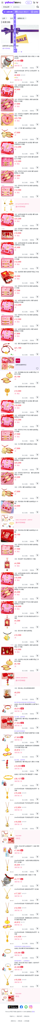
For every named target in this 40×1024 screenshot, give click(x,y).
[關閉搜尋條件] (11, 7)
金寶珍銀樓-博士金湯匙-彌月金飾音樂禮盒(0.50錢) (26, 143)
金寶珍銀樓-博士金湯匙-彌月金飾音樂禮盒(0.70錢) (26, 401)
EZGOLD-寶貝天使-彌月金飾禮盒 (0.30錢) (26, 545)
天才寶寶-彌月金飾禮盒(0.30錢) (26, 444)
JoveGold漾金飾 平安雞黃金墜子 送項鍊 (26, 903)
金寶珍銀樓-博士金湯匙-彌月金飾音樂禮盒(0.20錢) (26, 244)
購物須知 (26, 1016)
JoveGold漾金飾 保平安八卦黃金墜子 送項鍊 (26, 71)
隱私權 (20, 1021)
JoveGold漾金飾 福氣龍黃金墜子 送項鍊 (26, 889)
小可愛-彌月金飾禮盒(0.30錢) (25, 128)
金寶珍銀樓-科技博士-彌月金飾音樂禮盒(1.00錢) (26, 459)
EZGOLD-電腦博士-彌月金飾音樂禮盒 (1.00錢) (26, 114)
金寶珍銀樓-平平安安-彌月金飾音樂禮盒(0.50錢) (26, 416)
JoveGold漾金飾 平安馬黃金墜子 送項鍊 (26, 803)
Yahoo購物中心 (13, 2)
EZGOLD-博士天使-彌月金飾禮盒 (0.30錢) (26, 430)
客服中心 (12, 1016)
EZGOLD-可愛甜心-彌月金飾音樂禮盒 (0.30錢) (26, 100)
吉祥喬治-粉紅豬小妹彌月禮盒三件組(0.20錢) (26, 660)
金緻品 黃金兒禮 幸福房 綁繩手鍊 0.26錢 (26, 733)
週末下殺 (15, 39)
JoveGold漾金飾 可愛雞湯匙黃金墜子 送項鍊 (26, 933)
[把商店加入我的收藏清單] (37, 368)
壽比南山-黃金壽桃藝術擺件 (25, 688)
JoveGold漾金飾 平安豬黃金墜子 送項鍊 (26, 817)
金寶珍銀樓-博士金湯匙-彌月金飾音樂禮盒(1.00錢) (26, 215)
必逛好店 (15, 35)
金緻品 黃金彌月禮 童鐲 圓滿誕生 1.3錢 (26, 948)
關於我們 (19, 1016)
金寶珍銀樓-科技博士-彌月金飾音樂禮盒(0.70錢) (26, 574)
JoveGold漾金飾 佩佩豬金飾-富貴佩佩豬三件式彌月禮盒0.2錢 (26, 746)
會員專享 (15, 43)
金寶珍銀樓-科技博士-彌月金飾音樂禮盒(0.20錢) (26, 86)
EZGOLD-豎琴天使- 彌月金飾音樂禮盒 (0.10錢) (26, 473)
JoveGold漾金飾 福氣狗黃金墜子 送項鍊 (26, 975)
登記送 (15, 16)
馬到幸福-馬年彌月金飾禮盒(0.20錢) (26, 531)
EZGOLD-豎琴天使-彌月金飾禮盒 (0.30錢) (26, 287)
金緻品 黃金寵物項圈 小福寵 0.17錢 (25, 875)
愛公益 (15, 47)
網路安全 (13, 1021)
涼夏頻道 (15, 31)
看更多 (14, 50)
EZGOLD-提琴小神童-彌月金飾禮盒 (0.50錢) (26, 157)
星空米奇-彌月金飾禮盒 (23, 631)
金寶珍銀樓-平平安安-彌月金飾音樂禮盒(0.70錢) (26, 603)
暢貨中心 (15, 20)
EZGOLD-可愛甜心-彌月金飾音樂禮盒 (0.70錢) (26, 229)
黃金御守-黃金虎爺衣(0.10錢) (25, 559)
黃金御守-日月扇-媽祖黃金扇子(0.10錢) (26, 617)
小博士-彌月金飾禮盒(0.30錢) (25, 487)
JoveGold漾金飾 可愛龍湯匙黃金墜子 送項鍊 (26, 789)
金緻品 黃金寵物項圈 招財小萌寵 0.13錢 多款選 (26, 57)
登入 (28, 2)
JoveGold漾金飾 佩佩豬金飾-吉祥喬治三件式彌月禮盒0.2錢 (26, 918)
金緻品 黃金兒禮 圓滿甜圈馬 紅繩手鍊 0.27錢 (26, 705)
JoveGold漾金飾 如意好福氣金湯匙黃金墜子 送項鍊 (26, 861)
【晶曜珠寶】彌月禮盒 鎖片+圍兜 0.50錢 (26, 762)
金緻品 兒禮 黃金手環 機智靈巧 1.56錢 (26, 774)
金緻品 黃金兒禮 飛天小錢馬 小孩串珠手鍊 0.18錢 (26, 963)
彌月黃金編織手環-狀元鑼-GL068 (26, 343)
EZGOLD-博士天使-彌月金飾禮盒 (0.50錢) (26, 315)
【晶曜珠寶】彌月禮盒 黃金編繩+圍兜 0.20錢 (26, 719)
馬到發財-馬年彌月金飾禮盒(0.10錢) (26, 502)
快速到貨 (15, 23)
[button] (18, 51)
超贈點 (36, 12)
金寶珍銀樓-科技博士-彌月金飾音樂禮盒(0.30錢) (26, 330)
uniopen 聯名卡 (23, 12)
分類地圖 (26, 1021)
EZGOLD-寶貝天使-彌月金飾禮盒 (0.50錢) (26, 258)
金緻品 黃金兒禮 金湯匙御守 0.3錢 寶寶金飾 (26, 847)
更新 (33, 1011)
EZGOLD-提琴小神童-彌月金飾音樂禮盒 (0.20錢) (26, 588)
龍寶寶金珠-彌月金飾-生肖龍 (25, 386)
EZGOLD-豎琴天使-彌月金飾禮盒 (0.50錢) (26, 186)
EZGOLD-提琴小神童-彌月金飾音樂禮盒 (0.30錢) (26, 172)
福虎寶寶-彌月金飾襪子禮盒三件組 (27, 272)
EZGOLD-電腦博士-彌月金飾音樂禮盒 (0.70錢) (26, 646)
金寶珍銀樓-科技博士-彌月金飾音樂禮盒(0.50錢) (26, 301)
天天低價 (15, 27)
